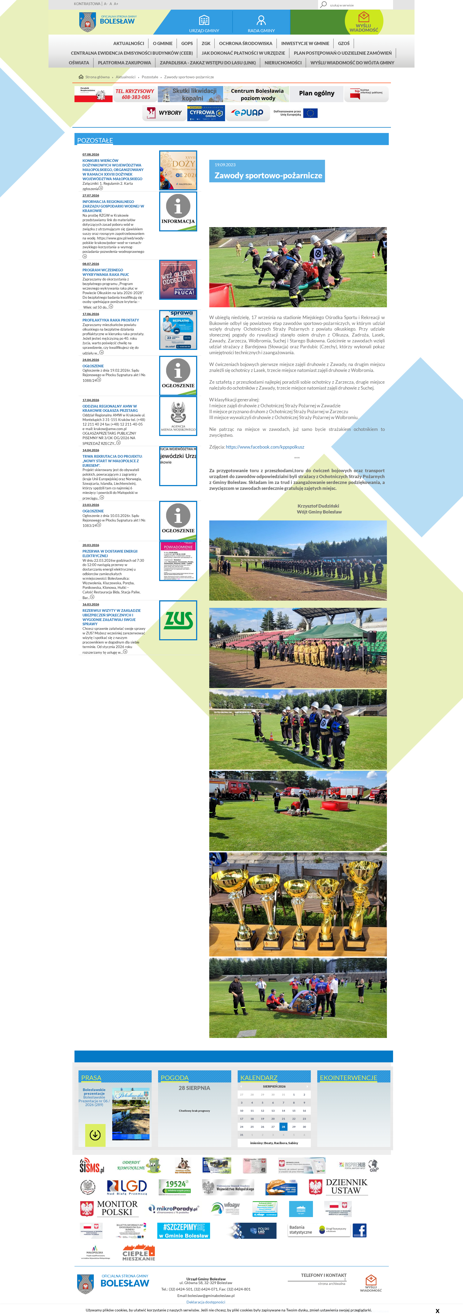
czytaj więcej (101, 188)
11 (252, 1110)
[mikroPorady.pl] (173, 1216)
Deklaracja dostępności (205, 1302)
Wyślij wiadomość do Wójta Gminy (352, 62)
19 (262, 1118)
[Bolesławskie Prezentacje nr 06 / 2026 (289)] (131, 1139)
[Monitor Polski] (109, 1216)
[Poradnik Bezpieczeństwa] (93, 94)
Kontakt (350, 3)
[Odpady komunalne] (139, 1172)
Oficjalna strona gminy (119, 16)
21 (283, 1118)
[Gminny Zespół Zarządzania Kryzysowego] (135, 94)
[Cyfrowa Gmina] (206, 113)
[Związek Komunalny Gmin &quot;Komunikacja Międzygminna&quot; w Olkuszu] (217, 1172)
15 (294, 1110)
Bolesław (117, 21)
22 (294, 1118)
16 (304, 1110)
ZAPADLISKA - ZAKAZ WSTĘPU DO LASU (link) (208, 62)
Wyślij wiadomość (371, 1289)
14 (283, 1110)
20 (273, 1118)
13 (273, 1110)
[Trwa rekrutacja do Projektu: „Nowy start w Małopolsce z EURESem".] (178, 466)
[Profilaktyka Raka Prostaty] (178, 330)
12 (262, 1110)
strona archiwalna (331, 1283)
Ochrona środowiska (245, 43)
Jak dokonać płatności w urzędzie (243, 53)
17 (241, 1118)
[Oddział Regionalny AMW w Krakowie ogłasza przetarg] (178, 416)
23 (304, 1118)
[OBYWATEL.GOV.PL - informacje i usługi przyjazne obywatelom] (302, 1172)
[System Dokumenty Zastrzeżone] (281, 1194)
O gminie (163, 43)
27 (273, 1126)
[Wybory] (164, 113)
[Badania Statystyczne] (319, 1237)
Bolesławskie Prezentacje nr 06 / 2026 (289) (94, 1097)
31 (241, 1134)
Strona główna (87, 22)
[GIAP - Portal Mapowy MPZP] (359, 1172)
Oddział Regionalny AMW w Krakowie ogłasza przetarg (110, 408)
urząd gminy (204, 30)
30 (304, 1126)
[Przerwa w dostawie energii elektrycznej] (178, 561)
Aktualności (128, 43)
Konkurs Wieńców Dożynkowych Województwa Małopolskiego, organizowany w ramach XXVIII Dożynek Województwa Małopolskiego (113, 169)
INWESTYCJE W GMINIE (305, 43)
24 (241, 1126)
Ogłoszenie (93, 366)
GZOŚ (344, 43)
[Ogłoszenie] (178, 376)
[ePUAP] (248, 113)
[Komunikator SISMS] (92, 1172)
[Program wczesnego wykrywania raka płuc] (178, 280)
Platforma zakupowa (124, 62)
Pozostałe (150, 77)
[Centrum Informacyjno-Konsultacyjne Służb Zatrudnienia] (175, 1194)
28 (283, 1126)
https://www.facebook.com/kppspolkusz (265, 447)
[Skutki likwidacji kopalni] (190, 94)
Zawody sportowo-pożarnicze (189, 77)
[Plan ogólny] (316, 94)
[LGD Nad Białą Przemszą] (127, 1194)
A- (106, 4)
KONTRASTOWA (87, 4)
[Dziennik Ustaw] (338, 1194)
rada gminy (261, 30)
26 (262, 1126)
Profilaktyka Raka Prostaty (111, 320)
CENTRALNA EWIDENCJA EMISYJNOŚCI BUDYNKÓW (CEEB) (132, 53)
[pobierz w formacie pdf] (95, 1135)
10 (241, 1110)
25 (252, 1126)
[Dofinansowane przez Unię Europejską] (296, 113)
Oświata (79, 62)
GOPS (187, 43)
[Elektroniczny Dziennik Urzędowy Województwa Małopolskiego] (228, 1194)
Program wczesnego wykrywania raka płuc (106, 272)
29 (294, 1126)
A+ (116, 4)
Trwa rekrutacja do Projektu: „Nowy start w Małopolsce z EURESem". (113, 461)
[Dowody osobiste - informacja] (254, 1172)
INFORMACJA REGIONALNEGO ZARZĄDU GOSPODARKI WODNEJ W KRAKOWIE (113, 206)
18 (252, 1118)
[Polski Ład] (249, 1237)
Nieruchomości (283, 62)
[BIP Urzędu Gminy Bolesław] (366, 94)
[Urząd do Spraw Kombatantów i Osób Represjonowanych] (88, 1194)
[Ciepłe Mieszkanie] (139, 1259)
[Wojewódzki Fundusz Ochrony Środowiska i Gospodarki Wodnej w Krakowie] (225, 1216)
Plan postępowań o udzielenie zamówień (343, 53)
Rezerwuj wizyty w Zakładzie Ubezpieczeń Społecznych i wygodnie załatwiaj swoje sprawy (112, 617)
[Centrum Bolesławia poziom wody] (256, 94)
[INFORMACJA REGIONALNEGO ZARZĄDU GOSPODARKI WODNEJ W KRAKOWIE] (178, 211)
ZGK (206, 43)
